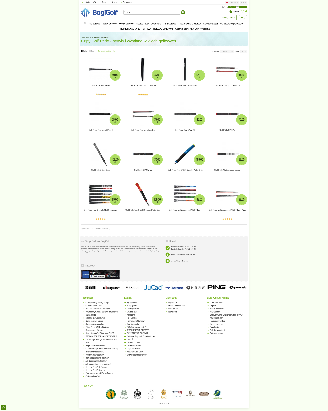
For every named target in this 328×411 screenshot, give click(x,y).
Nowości (130, 339)
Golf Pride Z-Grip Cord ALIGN (227, 85)
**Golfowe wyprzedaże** (232, 23)
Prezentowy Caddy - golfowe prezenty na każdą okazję (101, 313)
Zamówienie (128, 2)
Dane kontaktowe (217, 302)
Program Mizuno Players (95, 346)
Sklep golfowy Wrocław (94, 324)
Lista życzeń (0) (90, 2)
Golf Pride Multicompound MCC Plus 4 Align (227, 210)
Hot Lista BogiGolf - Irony (95, 370)
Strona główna (85, 37)
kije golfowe (150, 248)
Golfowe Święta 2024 (93, 306)
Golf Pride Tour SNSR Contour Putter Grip (142, 210)
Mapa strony (215, 312)
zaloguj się (232, 7)
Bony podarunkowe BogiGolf (96, 358)
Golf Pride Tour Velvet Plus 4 (101, 130)
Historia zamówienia (176, 306)
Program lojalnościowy (94, 355)
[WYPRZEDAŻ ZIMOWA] (160, 28)
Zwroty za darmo (216, 324)
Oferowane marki (134, 346)
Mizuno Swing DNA (135, 352)
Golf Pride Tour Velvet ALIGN (143, 130)
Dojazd (213, 306)
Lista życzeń (173, 309)
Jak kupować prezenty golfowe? (98, 364)
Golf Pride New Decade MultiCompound (100, 210)
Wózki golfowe (126, 23)
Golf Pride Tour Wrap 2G (185, 130)
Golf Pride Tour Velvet (101, 85)
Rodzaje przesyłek (217, 321)
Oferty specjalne (133, 342)
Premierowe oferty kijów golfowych (99, 373)
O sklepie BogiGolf (92, 376)
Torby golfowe (110, 23)
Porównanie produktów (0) (106, 51)
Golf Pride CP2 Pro (227, 130)
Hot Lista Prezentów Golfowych (97, 309)
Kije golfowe (94, 23)
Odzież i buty (142, 23)
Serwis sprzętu (210, 23)
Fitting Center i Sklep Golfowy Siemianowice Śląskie (97, 328)
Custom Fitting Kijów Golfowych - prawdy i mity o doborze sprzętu (101, 350)
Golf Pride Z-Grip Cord (100, 170)
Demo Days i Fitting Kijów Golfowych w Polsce (100, 341)
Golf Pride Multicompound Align (227, 170)
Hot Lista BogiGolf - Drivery (96, 367)
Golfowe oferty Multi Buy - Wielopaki (192, 28)
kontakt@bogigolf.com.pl (179, 261)
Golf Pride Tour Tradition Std (185, 85)
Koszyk (114, 2)
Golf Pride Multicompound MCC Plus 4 (185, 210)
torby (97, 251)
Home (85, 23)
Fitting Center (228, 18)
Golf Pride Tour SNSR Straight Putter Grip (185, 170)
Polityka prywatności (218, 330)
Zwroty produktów (217, 309)
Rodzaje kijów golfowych (95, 318)
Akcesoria (156, 23)
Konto (103, 2)
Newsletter (172, 312)
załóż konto (242, 7)
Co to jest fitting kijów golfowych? (98, 302)
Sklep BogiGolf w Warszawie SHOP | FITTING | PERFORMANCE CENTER (101, 334)
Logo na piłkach (133, 349)
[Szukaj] (183, 12)
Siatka (85, 51)
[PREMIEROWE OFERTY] (131, 28)
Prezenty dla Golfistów (190, 23)
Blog (243, 18)
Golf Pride (105, 37)
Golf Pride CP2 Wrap (143, 170)
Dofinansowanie (216, 333)
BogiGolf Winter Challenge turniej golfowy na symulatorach (226, 316)
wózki (144, 248)
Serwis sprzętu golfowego (137, 355)
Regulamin (214, 327)
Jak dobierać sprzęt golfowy (96, 361)
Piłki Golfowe (170, 23)
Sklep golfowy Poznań (94, 321)
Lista (92, 51)
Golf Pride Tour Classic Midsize (143, 85)
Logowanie (172, 302)
